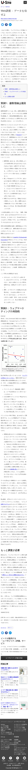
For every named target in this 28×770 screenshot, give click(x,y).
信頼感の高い (14, 469)
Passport (19, 135)
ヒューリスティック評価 (20, 729)
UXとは (3, 737)
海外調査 (16, 743)
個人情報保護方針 (16, 765)
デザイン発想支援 (5, 747)
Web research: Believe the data (9, 18)
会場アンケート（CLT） (20, 749)
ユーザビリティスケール (20, 730)
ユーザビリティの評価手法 (20, 724)
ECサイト (10, 627)
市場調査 (16, 737)
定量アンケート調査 (6, 729)
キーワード (3, 627)
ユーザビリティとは (19, 721)
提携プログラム (5, 504)
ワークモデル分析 (5, 746)
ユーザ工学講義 (4, 726)
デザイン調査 (17, 741)
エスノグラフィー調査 (6, 739)
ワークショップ (4, 749)
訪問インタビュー (5, 741)
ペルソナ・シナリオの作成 (7, 744)
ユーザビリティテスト (19, 726)
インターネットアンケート (20, 747)
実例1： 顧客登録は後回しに (12, 89)
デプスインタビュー (19, 750)
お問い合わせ (21, 763)
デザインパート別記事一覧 (7, 734)
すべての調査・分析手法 (20, 754)
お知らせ (5, 763)
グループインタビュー (19, 752)
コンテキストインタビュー (7, 743)
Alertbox (3, 724)
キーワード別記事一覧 (6, 732)
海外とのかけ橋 (4, 727)
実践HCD (3, 730)
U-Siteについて (12, 763)
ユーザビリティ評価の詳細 (14, 658)
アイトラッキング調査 (19, 727)
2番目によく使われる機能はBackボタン (13, 575)
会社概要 (9, 765)
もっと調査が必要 (10, 96)
